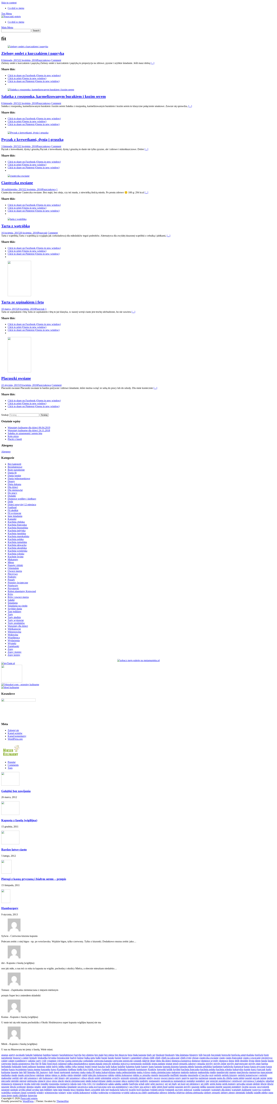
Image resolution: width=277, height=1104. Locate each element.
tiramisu (80, 1089)
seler (147, 1083)
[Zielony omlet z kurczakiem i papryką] (28, 46)
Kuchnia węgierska (17, 550)
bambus (47, 1055)
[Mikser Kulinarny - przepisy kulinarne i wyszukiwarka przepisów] (11, 756)
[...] (152, 63)
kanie (138, 1066)
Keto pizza (13, 436)
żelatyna (180, 1092)
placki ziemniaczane (75, 1081)
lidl (25, 1072)
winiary (62, 1092)
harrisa (264, 1063)
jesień (88, 1066)
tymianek (169, 1089)
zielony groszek (212, 1092)
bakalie (29, 1055)
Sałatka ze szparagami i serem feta (25, 433)
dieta (158, 1060)
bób (201, 1055)
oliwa (84, 1078)
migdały (77, 1075)
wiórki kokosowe (81, 1092)
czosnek (137, 1060)
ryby (89, 1083)
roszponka (54, 1083)
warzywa (256, 1089)
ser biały (172, 1083)
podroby (144, 1081)
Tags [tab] (10, 768)
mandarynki (223, 1072)
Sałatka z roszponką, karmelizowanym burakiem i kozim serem (53, 96)
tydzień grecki (157, 1089)
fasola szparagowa (21, 1063)
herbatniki (6, 1066)
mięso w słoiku (59, 1075)
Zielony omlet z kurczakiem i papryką (32, 53)
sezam (249, 1083)
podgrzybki (133, 1081)
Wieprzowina (14, 631)
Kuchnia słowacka (17, 545)
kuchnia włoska (224, 1069)
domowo (223, 1060)
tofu (103, 1089)
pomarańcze (180, 1081)
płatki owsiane (113, 1081)
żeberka (172, 1092)
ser (166, 1083)
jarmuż (80, 1066)
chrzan (195, 1057)
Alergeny (6, 451)
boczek (206, 1055)
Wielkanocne (14, 629)
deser (152, 1060)
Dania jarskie (14, 475)
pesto (269, 1078)
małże (213, 1072)
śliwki (263, 1083)
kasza (247, 1066)
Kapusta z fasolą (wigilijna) (19, 820)
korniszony (141, 1069)
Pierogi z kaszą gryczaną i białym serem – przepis (33, 879)
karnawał (238, 1066)
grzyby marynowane (237, 1063)
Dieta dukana (14, 484)
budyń (73, 1057)
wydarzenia (115, 1092)
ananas (4, 1055)
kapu (151, 1066)
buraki (111, 1057)
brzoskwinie (63, 1057)
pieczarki (5, 1081)
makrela (185, 1072)
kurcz (254, 1069)
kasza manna (33, 1069)
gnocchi (107, 1063)
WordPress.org (15, 739)
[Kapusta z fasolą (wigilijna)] (10, 814)
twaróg (132, 1089)
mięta (70, 1075)
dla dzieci (166, 1060)
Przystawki (13, 588)
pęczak (256, 1078)
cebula (145, 1057)
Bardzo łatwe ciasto (14, 849)
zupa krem (6, 1095)
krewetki (161, 1069)
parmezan (203, 1078)
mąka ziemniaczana (161, 1072)
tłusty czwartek (92, 1089)
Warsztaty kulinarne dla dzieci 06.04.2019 (29, 427)
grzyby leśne (220, 1063)
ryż (94, 1083)
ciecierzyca (266, 1057)
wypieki (125, 1092)
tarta (55, 1089)
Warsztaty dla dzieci (18, 626)
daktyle (146, 1060)
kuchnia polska (207, 1069)
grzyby (209, 1063)
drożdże (244, 1060)
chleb (157, 1057)
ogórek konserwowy (248, 1075)
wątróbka (6, 1092)
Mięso (11, 562)
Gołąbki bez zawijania (16, 791)
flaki (44, 1063)
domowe (196, 1060)
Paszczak (42, 232)
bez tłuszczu (121, 1055)
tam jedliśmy (46, 1089)
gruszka (201, 1063)
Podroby (12, 576)
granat (169, 1063)
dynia (251, 1060)
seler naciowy (157, 1083)
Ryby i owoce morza (18, 597)
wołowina (103, 1092)
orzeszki (125, 1078)
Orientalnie (13, 568)
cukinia (31, 1060)
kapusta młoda (186, 1066)
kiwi (85, 1069)
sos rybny (134, 1086)
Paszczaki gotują (29, 1098)
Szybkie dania (15, 608)
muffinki (174, 1075)
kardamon (218, 1066)
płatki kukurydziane (96, 1081)
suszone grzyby (183, 1086)
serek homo (216, 1083)
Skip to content (9, 2)
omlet (97, 1078)
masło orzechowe (27, 1075)
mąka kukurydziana (105, 1072)
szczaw (252, 1086)
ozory (178, 1078)
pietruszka (32, 1081)
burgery (126, 1057)
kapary (144, 1066)
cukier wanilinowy (17, 1060)
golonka (116, 1063)
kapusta (158, 1066)
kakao (114, 1066)
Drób (10, 501)
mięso (48, 1075)
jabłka (61, 1066)
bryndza (52, 1057)
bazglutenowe (66, 1055)
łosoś (56, 1072)
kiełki (80, 1069)
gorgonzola (136, 1063)
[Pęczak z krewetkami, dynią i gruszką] (28, 132)
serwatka (240, 1083)
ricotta (27, 1083)
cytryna (60, 1060)
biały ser (151, 1055)
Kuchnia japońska (17, 533)
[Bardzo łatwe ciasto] (10, 843)
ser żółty (205, 1083)
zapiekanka (153, 1092)
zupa (270, 1092)
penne (263, 1078)
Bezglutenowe (15, 467)
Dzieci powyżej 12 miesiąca (22, 504)
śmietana (51, 1086)
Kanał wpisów (15, 733)
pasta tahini (238, 1078)
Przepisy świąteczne (18, 582)
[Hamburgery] (5, 902)
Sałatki (11, 600)
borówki (259, 1055)
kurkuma (5, 1072)
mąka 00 (90, 1072)
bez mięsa (109, 1055)
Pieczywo (13, 574)
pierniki (15, 1081)
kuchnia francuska (190, 1069)
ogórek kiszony (229, 1075)
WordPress (28, 1101)
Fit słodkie (13, 510)
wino (69, 1092)
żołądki (249, 1092)
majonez (75, 1072)
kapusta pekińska (203, 1066)
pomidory (200, 1081)
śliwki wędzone (18, 1086)
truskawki (114, 1089)
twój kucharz (143, 1089)
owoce (157, 1078)
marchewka (242, 1072)
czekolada (88, 1060)
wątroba (266, 1089)
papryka (194, 1078)
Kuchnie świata (15, 556)
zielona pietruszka (194, 1092)
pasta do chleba (224, 1078)
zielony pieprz (228, 1092)
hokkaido (16, 1066)
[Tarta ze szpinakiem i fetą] (19, 295)
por (207, 1081)
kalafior (121, 1066)
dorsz (231, 1060)
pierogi (22, 1081)
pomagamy (154, 1081)
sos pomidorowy (120, 1086)
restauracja (6, 1083)
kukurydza (238, 1069)
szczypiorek (263, 1086)
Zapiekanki (13, 646)
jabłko (68, 1066)
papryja (185, 1078)
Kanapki (12, 519)
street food (162, 1086)
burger (118, 1057)
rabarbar (270, 1081)
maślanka (6, 1075)
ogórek (217, 1075)
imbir (48, 1066)
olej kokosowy (46, 1078)
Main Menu (7, 27)
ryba (84, 1083)
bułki (98, 1057)
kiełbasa (72, 1069)
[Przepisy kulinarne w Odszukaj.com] (20, 684)
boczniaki (216, 1055)
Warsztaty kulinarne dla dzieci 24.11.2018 (29, 430)
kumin (247, 1069)
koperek (131, 1069)
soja (109, 1086)
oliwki (91, 1078)
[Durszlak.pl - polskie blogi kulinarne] (10, 687)
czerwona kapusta (103, 1060)
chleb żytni (185, 1057)
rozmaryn (65, 1083)
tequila (66, 1089)
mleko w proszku (142, 1075)
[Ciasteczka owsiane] (18, 176)
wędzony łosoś (18, 1092)
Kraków (152, 1069)
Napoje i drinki (15, 565)
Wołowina (13, 634)
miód (84, 1075)
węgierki (31, 1092)
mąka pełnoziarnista (126, 1072)
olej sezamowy (73, 1078)
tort (107, 1089)
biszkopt (160, 1055)
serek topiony (229, 1083)
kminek (106, 1069)
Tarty (10, 614)
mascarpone (266, 1072)
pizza (54, 1081)
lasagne (14, 1072)
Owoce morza (15, 571)
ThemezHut (62, 1101)
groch (176, 1063)
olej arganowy (31, 1078)
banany (55, 1055)
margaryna (254, 1072)
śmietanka (62, 1086)
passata (212, 1078)
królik (169, 1069)
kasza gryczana (258, 1066)
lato (21, 1072)
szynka (35, 1089)
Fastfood (12, 507)
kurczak (261, 1069)
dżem (257, 1060)
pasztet (248, 1078)
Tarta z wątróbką (15, 226)
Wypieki (12, 643)
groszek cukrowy (188, 1063)
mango (232, 1072)
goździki (146, 1063)
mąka (83, 1072)
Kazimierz (62, 1069)
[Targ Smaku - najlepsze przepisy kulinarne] (11, 681)
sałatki (125, 1083)
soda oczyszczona (97, 1086)
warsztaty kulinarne (242, 1089)
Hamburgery (9, 908)
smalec (37, 1086)
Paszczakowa (43, 60)
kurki (268, 1069)
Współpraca (14, 637)
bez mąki (99, 1055)
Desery (11, 481)
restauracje (18, 1083)
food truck (52, 1063)
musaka (183, 1075)
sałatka (117, 1083)
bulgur (80, 1057)
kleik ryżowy (95, 1069)
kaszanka (45, 1069)
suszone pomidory (232, 1086)
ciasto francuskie (234, 1057)
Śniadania (13, 602)
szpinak (14, 1089)
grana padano (158, 1063)
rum (79, 1083)
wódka (94, 1092)
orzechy (116, 1078)
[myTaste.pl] (8, 663)
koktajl (113, 1069)
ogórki (15, 1078)
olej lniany (59, 1078)
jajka (74, 1066)
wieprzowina (51, 1092)
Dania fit (12, 472)
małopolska (203, 1072)
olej (21, 1078)
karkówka (228, 1066)
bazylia (77, 1055)
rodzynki (35, 1083)
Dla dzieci (13, 487)
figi (37, 1063)
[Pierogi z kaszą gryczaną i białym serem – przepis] (6, 872)
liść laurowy (42, 1072)
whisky (40, 1092)
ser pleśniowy (193, 1083)
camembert (136, 1057)
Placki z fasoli (15, 439)
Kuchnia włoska (16, 553)
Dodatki (12, 495)
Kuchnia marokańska (18, 536)
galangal (62, 1063)
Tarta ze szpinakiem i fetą (22, 302)
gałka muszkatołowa (77, 1063)
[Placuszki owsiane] (19, 371)
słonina (30, 1086)
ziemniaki (240, 1092)
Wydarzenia (14, 640)
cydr (44, 1060)
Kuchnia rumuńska (17, 542)
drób (237, 1060)
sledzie (256, 1083)
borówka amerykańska (242, 1055)
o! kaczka (204, 1075)
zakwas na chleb (138, 1092)
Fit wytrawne (14, 513)
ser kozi (181, 1083)
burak (104, 1057)
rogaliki (44, 1083)
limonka (31, 1072)
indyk (55, 1066)
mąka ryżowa (143, 1072)
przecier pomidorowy (221, 1081)
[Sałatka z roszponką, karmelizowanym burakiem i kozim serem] (41, 89)
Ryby (10, 594)
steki (154, 1086)
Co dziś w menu (16, 8)
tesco (73, 1089)
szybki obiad (25, 1089)
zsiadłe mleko (261, 1092)
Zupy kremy (14, 655)
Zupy (10, 649)
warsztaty (206, 1089)
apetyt (12, 1055)
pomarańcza (167, 1081)
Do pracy (12, 493)
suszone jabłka (198, 1086)
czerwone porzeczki (123, 1060)
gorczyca (125, 1063)
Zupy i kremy (14, 652)
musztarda (193, 1075)
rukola (73, 1083)
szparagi (5, 1089)
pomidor (190, 1081)
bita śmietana (182, 1055)
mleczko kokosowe (98, 1075)
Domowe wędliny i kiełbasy (22, 498)
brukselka (43, 1057)
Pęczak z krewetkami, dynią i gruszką (32, 139)
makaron (175, 1072)
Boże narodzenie (16, 469)
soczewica (82, 1086)
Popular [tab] (12, 762)
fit (40, 1063)
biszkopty (170, 1055)
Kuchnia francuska (17, 524)
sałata (111, 1083)
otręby (150, 1078)
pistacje (42, 1081)
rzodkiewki (102, 1083)
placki (61, 1081)
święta (245, 1086)
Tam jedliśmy (14, 611)
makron (193, 1072)
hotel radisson (29, 1066)
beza (130, 1055)
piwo (48, 1081)
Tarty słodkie (14, 617)
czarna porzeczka (73, 1060)
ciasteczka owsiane (208, 1057)
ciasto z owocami (251, 1057)
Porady (11, 579)
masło (14, 1075)
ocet (211, 1075)
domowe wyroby (209, 1060)
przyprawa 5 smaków (254, 1081)
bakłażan (37, 1055)
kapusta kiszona (171, 1066)
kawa (53, 1069)
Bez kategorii (14, 464)
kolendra (122, 1069)
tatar (60, 1089)
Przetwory (13, 585)
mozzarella (164, 1075)
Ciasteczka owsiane (17, 183)
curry (38, 1060)
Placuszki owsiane (16, 378)
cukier (4, 1060)
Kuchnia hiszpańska (18, 527)
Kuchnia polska (16, 539)
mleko (111, 1075)
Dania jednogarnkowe (19, 478)
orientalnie (106, 1078)
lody (51, 1072)
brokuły (33, 1057)
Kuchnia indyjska (16, 530)
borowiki (226, 1055)
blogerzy (193, 1055)
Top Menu (6, 13)
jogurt (94, 1066)
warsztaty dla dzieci (221, 1089)
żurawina (32, 1095)
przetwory (237, 1081)
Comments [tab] (13, 765)
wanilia (196, 1089)
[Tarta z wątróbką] (17, 219)
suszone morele (214, 1086)
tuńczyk (124, 1089)
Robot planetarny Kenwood (22, 591)
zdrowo (163, 1092)
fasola (264, 1060)
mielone (40, 1075)
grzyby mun (254, 1063)
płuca (124, 1081)
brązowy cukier (21, 1057)
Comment (56, 60)
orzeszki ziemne (138, 1078)
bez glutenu (88, 1055)
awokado (20, 1055)
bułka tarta (89, 1057)
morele (154, 1075)
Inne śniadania (15, 516)
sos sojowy (145, 1086)
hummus (41, 1066)
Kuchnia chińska (16, 522)
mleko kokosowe (123, 1075)
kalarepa (130, 1066)
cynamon (51, 1060)
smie (44, 1086)
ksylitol (176, 1069)
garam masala (95, 1063)
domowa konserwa (181, 1060)
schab (141, 1083)
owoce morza (168, 1078)
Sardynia (133, 1083)
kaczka (101, 1066)
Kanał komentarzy (17, 736)
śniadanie (72, 1086)
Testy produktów (16, 623)
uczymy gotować (183, 1089)
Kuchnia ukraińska (17, 548)
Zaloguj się (13, 730)
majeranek (65, 1072)
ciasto (222, 1057)
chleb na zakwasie (170, 1057)
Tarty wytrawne (16, 620)
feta (33, 1063)
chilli (151, 1057)
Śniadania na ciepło (17, 605)
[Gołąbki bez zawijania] (10, 784)
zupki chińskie (20, 1095)
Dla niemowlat (15, 490)
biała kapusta (139, 1055)
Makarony (13, 559)
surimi (171, 1086)
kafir (108, 1066)
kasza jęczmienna (18, 1069)
